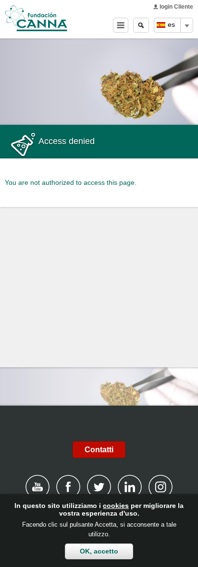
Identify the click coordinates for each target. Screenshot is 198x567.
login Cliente (176, 6)
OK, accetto (99, 551)
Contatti (99, 450)
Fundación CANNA (36, 18)
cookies (116, 505)
